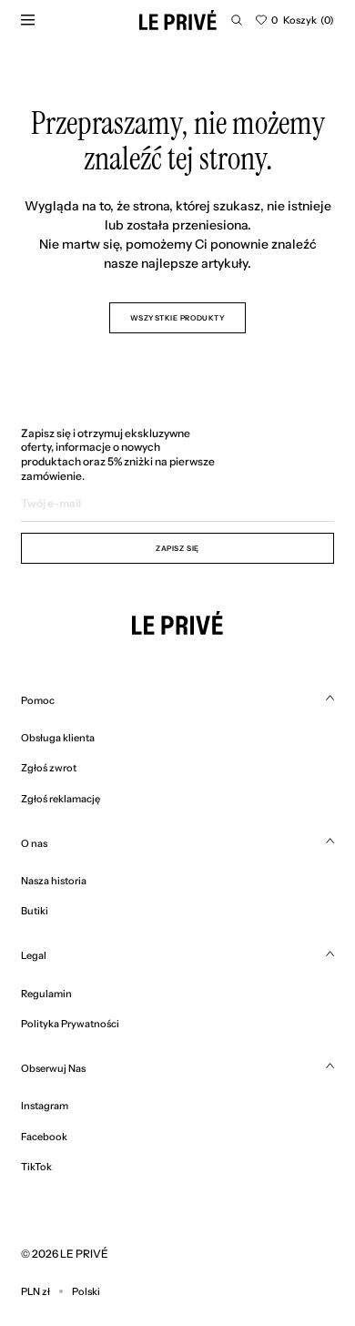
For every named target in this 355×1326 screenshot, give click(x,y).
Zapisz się (177, 548)
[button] (236, 20)
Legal (33, 955)
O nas (34, 843)
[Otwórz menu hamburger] (27, 20)
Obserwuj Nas (53, 1068)
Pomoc (38, 700)
